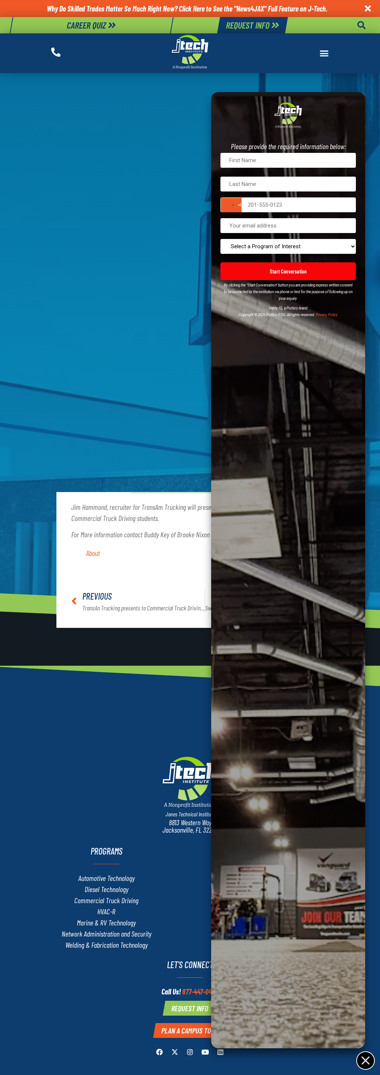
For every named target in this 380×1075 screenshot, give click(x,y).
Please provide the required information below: (288, 146)
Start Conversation (288, 271)
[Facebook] (159, 1052)
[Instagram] (190, 1052)
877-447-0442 (200, 991)
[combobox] (231, 205)
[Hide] (365, 1060)
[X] (174, 1052)
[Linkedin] (220, 1052)
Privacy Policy (327, 315)
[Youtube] (205, 1052)
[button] (361, 25)
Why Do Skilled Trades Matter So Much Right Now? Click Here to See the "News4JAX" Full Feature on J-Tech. (187, 8)
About (93, 552)
